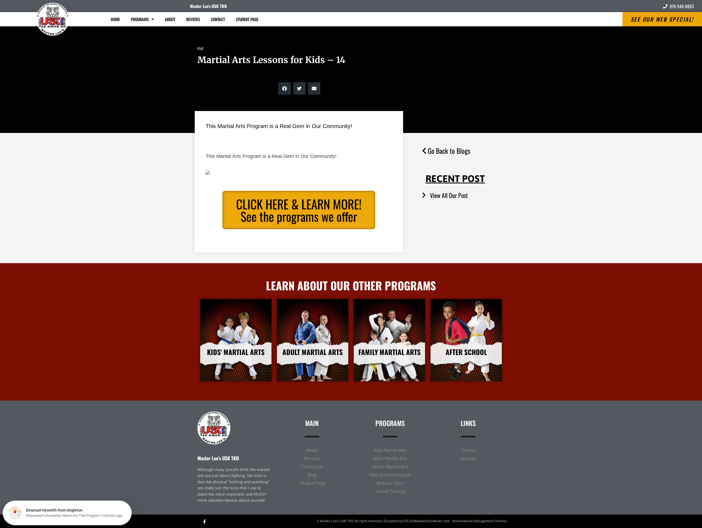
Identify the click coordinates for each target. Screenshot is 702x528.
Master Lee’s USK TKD (218, 458)
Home (115, 19)
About (170, 19)
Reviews (193, 19)
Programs (140, 19)
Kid (200, 48)
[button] (284, 88)
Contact (218, 19)
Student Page (247, 19)
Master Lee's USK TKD (208, 6)
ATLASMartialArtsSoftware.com (426, 521)
